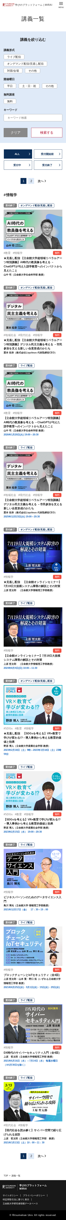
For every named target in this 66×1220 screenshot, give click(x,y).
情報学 (18, 252)
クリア (16, 132)
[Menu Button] (61, 5)
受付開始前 (47, 154)
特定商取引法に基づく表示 (16, 1199)
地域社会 (10, 335)
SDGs (9, 728)
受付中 (17, 165)
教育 (8, 252)
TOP (6, 1175)
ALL (17, 154)
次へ (41, 181)
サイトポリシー (10, 1195)
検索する (46, 132)
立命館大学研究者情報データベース (20, 1203)
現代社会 (25, 335)
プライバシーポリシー (34, 1195)
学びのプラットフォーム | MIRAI (33, 5)
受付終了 (47, 165)
